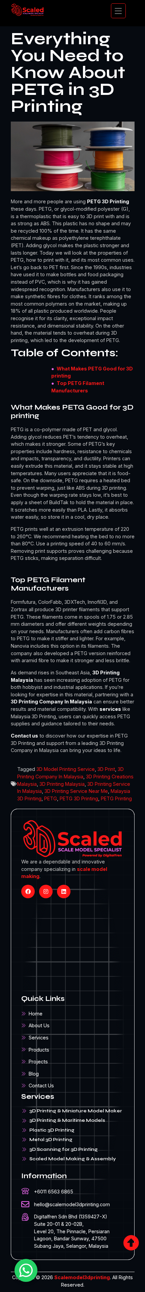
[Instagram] (46, 891)
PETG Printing (116, 798)
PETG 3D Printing (79, 798)
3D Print (106, 769)
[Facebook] (28, 891)
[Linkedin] (63, 891)
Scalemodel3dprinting (82, 1277)
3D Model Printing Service (65, 769)
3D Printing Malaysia (62, 784)
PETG (50, 798)
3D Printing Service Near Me (76, 791)
